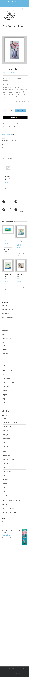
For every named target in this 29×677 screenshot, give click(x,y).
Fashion (6, 330)
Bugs (6, 354)
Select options (6, 250)
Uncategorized (8, 508)
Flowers (14, 126)
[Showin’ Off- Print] (8, 265)
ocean (6, 480)
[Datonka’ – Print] (8, 229)
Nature (6, 476)
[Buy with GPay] (15, 117)
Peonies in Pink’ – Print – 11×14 (8, 178)
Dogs (6, 435)
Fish (5, 451)
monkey (7, 391)
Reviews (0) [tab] (5, 146)
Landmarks (7, 334)
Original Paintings (9, 342)
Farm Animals (9, 370)
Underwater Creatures (12, 500)
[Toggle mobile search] (22, 9)
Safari (6, 496)
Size (4, 101)
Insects (6, 467)
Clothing (6, 322)
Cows (5, 326)
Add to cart (20, 110)
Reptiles (7, 403)
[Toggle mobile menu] (26, 9)
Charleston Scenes (10, 310)
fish (5, 374)
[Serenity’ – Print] (21, 231)
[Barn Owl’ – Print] (21, 265)
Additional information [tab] (5, 139)
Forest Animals (9, 382)
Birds (5, 306)
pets (5, 395)
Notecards (7, 338)
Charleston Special (11, 422)
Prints (19, 126)
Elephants (7, 366)
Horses (6, 386)
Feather (7, 447)
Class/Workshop (9, 318)
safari (6, 407)
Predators (6, 411)
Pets (5, 484)
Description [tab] (5, 134)
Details (10, 188)
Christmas (6, 314)
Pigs (5, 488)
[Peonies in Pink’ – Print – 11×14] (8, 168)
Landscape (8, 471)
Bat (5, 346)
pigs (5, 399)
